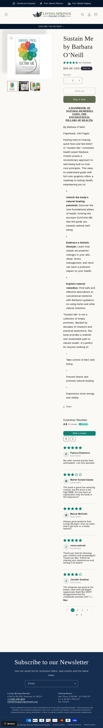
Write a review (79, 433)
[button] (6, 14)
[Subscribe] (74, 683)
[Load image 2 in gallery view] (24, 86)
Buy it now (79, 99)
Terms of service (74, 725)
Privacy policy (59, 725)
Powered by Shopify (42, 725)
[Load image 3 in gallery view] (35, 86)
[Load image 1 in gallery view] (12, 86)
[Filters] (66, 439)
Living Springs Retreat (23, 725)
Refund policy (89, 725)
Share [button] (69, 406)
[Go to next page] (82, 615)
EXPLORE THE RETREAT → (51, 26)
